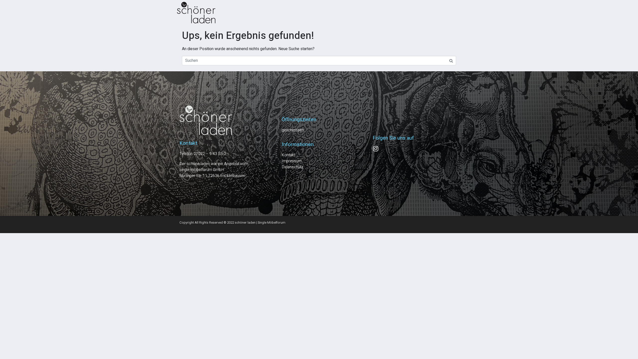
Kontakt (288, 155)
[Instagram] (376, 149)
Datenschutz (292, 167)
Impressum (292, 161)
